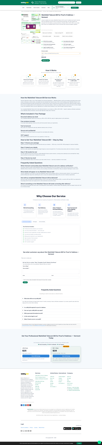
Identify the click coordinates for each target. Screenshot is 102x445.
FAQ (49, 7)
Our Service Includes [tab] (27, 221)
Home (22, 11)
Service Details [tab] (42, 221)
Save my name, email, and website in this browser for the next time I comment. (37, 279)
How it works (36, 7)
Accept (79, 443)
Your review (26, 268)
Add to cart (45, 60)
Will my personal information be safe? (33, 313)
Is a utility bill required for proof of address (35, 307)
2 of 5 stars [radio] (31, 266)
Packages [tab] (35, 221)
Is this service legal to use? (31, 316)
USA (23, 7)
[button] (39, 16)
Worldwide (28, 7)
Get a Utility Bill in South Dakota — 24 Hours (38, 11)
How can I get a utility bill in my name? (33, 310)
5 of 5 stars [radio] (36, 266)
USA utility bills (26, 11)
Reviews (44, 7)
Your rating (26, 266)
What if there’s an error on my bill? (32, 319)
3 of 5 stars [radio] (33, 266)
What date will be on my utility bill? (32, 298)
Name (24, 275)
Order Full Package (66, 356)
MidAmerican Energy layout (40, 325)
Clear (42, 55)
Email (52, 275)
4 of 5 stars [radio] (34, 266)
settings (71, 443)
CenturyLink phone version (27, 325)
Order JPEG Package (36, 356)
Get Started (74, 7)
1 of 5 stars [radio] (30, 266)
